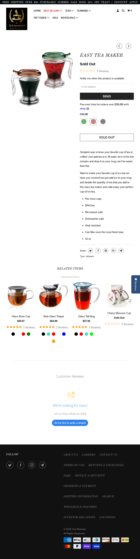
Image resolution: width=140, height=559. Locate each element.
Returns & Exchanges (106, 465)
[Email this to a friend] (121, 250)
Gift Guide (40, 17)
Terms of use (74, 465)
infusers (90, 256)
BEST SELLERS (52, 10)
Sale (55, 17)
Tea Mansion (79, 529)
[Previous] (120, 46)
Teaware (83, 10)
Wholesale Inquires (80, 507)
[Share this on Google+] (113, 250)
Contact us (108, 455)
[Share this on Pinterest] (105, 250)
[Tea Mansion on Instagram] (32, 465)
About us (71, 455)
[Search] (123, 11)
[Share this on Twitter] (90, 250)
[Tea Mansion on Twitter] (10, 465)
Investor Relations (79, 517)
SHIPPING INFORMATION (81, 496)
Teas (68, 10)
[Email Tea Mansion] (43, 465)
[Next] (129, 46)
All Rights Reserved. (74, 533)
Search (108, 496)
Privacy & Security (90, 475)
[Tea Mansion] (16, 19)
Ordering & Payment (80, 486)
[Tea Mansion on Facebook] (21, 465)
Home (37, 10)
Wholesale (68, 17)
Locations (107, 517)
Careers (88, 455)
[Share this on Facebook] (98, 250)
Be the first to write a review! (70, 422)
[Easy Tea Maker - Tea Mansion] (41, 79)
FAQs (67, 475)
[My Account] (118, 11)
